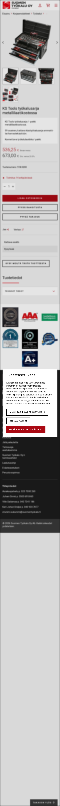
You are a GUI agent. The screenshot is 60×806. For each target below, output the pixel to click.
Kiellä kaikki (18, 421)
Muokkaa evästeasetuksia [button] (27, 412)
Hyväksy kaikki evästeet (26, 429)
